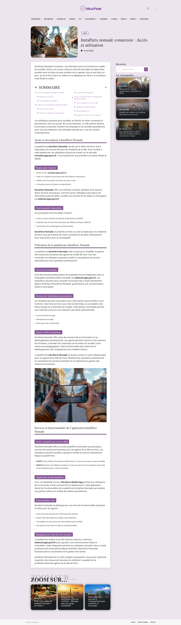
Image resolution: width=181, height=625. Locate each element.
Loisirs (38, 598)
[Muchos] (90, 8)
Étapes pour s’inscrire (46, 97)
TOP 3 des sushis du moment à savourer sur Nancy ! (43, 603)
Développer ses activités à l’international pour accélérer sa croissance (96, 601)
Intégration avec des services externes (88, 115)
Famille (124, 86)
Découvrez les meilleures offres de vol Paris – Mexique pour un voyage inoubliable (69, 601)
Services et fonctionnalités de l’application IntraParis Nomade (88, 98)
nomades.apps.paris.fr (57, 173)
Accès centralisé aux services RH (87, 103)
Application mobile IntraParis (85, 107)
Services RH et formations (84, 92)
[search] (148, 8)
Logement (125, 109)
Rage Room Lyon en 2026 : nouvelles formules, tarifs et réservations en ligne (129, 133)
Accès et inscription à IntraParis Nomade (50, 92)
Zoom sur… (49, 579)
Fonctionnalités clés (82, 111)
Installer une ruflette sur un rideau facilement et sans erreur (132, 113)
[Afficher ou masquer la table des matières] (83, 87)
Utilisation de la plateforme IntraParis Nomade (52, 105)
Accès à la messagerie (46, 109)
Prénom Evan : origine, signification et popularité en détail (130, 91)
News (85, 33)
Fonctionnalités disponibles (48, 101)
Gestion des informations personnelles (51, 113)
